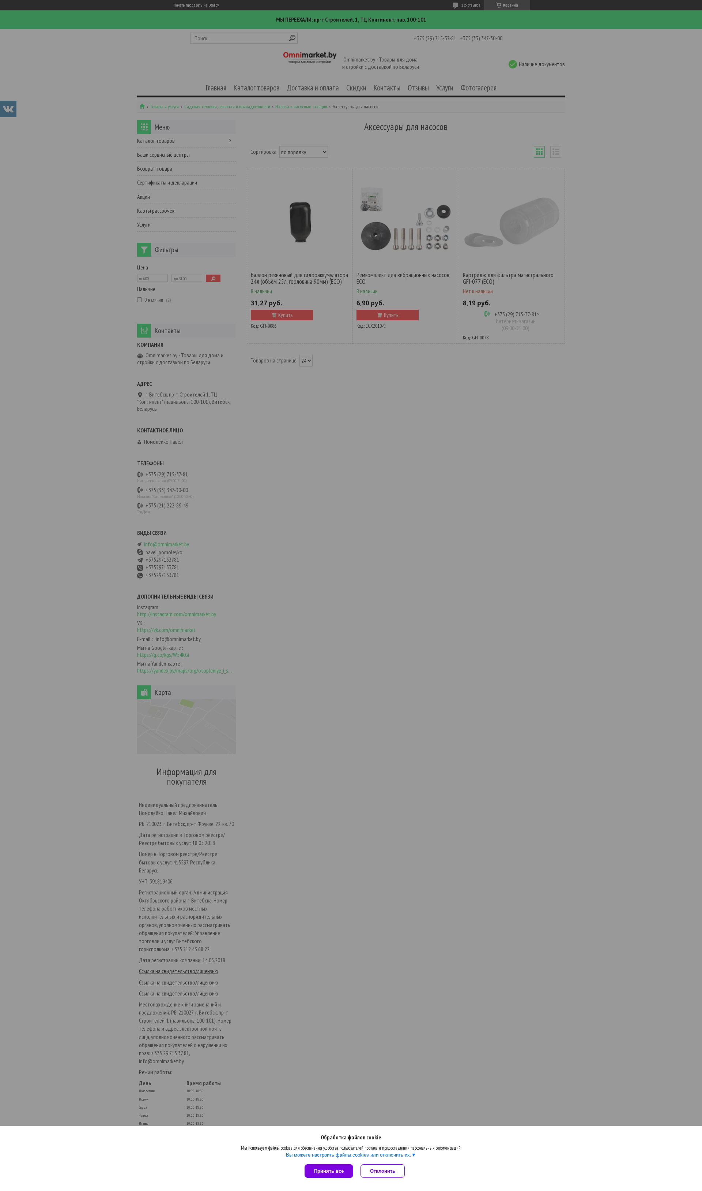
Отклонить (382, 1171)
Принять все (329, 1171)
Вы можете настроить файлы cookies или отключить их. (348, 1155)
